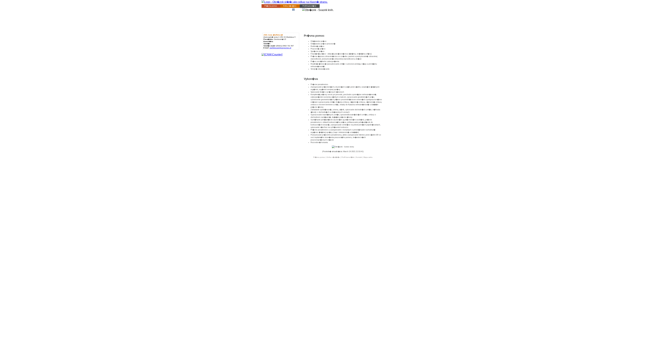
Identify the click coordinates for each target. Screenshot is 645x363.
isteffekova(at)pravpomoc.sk (280, 48)
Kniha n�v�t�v (333, 157)
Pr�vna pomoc (270, 6)
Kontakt (325, 6)
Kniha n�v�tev (289, 6)
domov (297, 10)
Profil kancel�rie (309, 6)
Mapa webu (368, 157)
